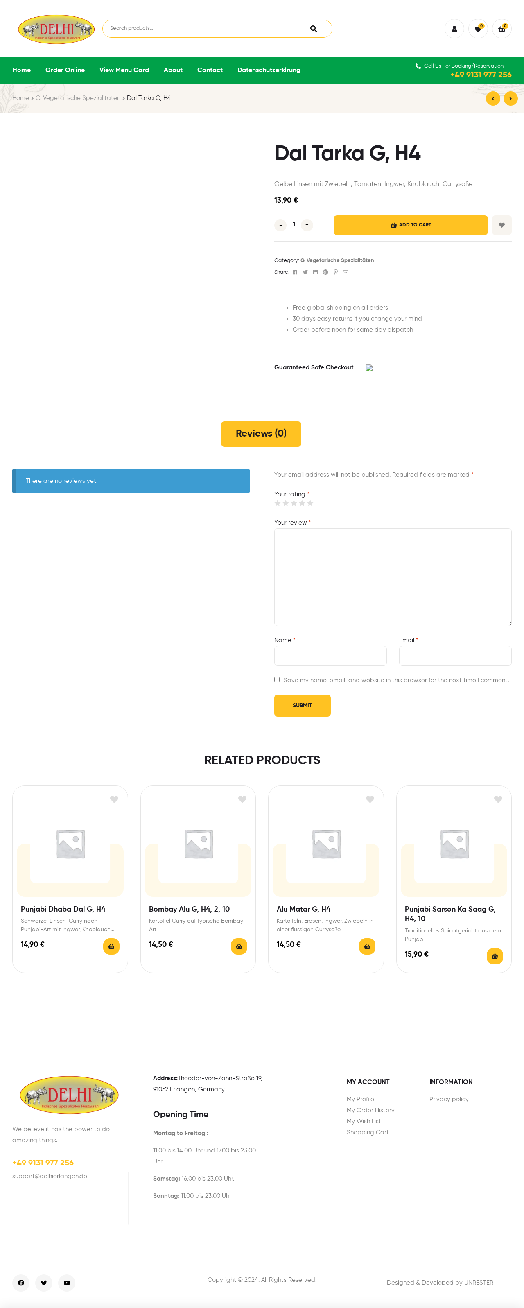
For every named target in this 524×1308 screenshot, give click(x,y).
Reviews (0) (261, 434)
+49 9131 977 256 (481, 75)
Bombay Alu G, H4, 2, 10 (189, 909)
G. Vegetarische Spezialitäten (78, 98)
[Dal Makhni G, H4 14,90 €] (493, 98)
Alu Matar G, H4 (303, 909)
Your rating (291, 494)
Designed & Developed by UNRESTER (440, 1283)
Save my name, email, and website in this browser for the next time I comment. (396, 680)
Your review (292, 523)
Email (408, 640)
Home (20, 98)
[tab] (261, 434)
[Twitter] (43, 1283)
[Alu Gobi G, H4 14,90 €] (511, 98)
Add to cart (415, 225)
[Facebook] (20, 1283)
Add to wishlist (502, 225)
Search (313, 28)
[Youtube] (66, 1283)
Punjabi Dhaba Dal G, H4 (63, 909)
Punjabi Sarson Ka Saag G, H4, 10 (450, 914)
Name (285, 640)
